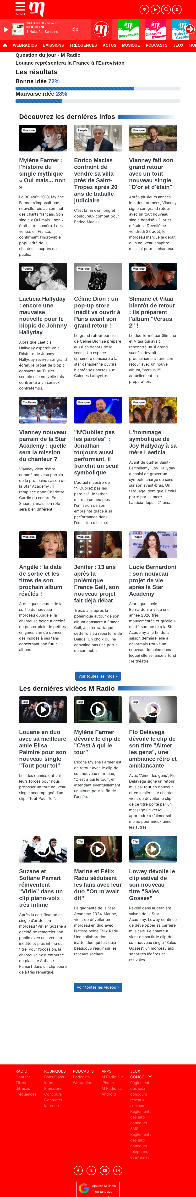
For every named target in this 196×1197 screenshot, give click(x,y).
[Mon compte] (177, 9)
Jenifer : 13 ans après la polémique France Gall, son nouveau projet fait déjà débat (96, 584)
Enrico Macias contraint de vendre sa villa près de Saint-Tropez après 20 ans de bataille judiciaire (95, 180)
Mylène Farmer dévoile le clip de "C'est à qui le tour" (97, 742)
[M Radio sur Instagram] (117, 1170)
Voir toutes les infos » (98, 676)
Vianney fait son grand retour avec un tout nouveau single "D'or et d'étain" (151, 173)
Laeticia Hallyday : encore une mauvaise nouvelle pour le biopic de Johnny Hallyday (43, 315)
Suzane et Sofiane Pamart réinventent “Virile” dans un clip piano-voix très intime (41, 888)
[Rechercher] (166, 9)
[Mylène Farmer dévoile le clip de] (98, 709)
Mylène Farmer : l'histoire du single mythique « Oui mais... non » (42, 173)
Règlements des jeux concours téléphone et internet (140, 1146)
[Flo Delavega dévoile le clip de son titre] (153, 709)
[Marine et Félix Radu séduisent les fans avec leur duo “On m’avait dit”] (98, 849)
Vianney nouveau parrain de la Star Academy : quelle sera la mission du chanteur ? (42, 445)
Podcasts (157, 45)
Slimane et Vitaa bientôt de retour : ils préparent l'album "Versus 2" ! (152, 312)
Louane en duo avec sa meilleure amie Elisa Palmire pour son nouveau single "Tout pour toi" (42, 749)
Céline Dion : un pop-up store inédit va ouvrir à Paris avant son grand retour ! (97, 312)
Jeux (178, 45)
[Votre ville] (144, 9)
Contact (23, 1077)
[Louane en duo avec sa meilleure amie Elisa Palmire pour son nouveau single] (43, 709)
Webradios (25, 45)
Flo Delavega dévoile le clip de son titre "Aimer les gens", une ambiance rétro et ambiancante (153, 749)
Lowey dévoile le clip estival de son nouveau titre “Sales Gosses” (152, 884)
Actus (109, 45)
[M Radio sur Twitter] (91, 1170)
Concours (53, 1094)
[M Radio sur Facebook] (78, 1170)
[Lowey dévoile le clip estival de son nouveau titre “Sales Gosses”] (153, 849)
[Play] (7, 30)
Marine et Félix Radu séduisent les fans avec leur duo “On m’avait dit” (98, 884)
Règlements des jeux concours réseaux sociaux (140, 1094)
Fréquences (83, 45)
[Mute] (75, 29)
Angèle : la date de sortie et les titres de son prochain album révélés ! (40, 580)
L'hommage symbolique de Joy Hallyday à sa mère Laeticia (153, 442)
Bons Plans (54, 1077)
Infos (48, 1082)
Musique (131, 45)
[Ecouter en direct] (155, 9)
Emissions (53, 45)
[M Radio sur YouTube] (104, 1170)
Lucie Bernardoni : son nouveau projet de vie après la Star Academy (152, 580)
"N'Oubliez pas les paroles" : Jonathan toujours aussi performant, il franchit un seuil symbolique (96, 452)
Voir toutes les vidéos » (98, 987)
